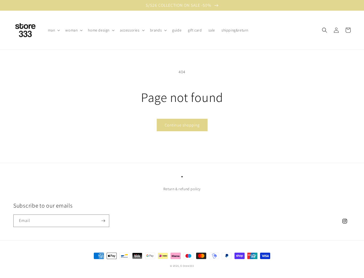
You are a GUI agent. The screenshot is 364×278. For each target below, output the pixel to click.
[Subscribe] (103, 221)
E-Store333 (187, 266)
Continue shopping (182, 125)
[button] (53, 30)
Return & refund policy (182, 188)
